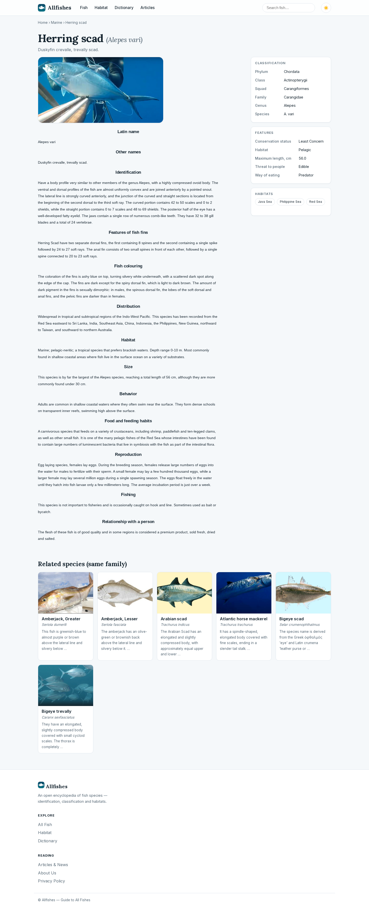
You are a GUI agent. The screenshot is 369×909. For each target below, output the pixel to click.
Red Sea (315, 202)
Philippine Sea (290, 202)
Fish (84, 7)
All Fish (45, 824)
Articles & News (53, 864)
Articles (148, 7)
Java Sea (265, 202)
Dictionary (124, 7)
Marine (56, 23)
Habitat (101, 7)
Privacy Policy (51, 880)
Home (43, 23)
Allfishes (59, 7)
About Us (47, 872)
